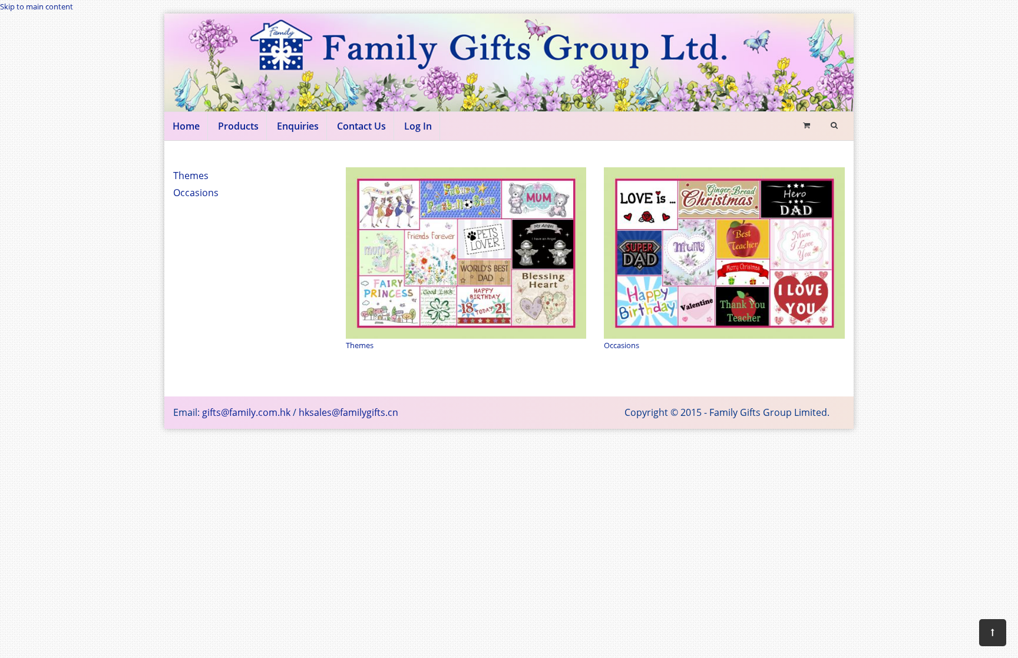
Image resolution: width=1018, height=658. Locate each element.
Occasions (196, 192)
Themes (191, 175)
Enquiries (298, 126)
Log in (418, 126)
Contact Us (361, 126)
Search (731, 195)
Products (238, 126)
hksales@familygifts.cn (348, 412)
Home (186, 126)
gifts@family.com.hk (246, 412)
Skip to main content (36, 6)
